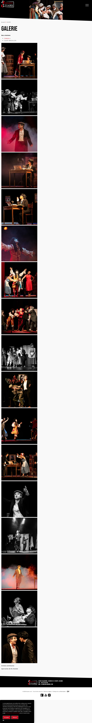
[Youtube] (45, 695)
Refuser (15, 717)
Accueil (3, 22)
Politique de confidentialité (59, 691)
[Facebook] (42, 695)
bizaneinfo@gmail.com (47, 684)
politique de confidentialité (12, 713)
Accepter (6, 717)
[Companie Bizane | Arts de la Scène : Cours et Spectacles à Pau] (7, 4)
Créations (7, 38)
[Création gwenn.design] (68, 691)
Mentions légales (48, 691)
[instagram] (49, 695)
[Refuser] (3, 720)
